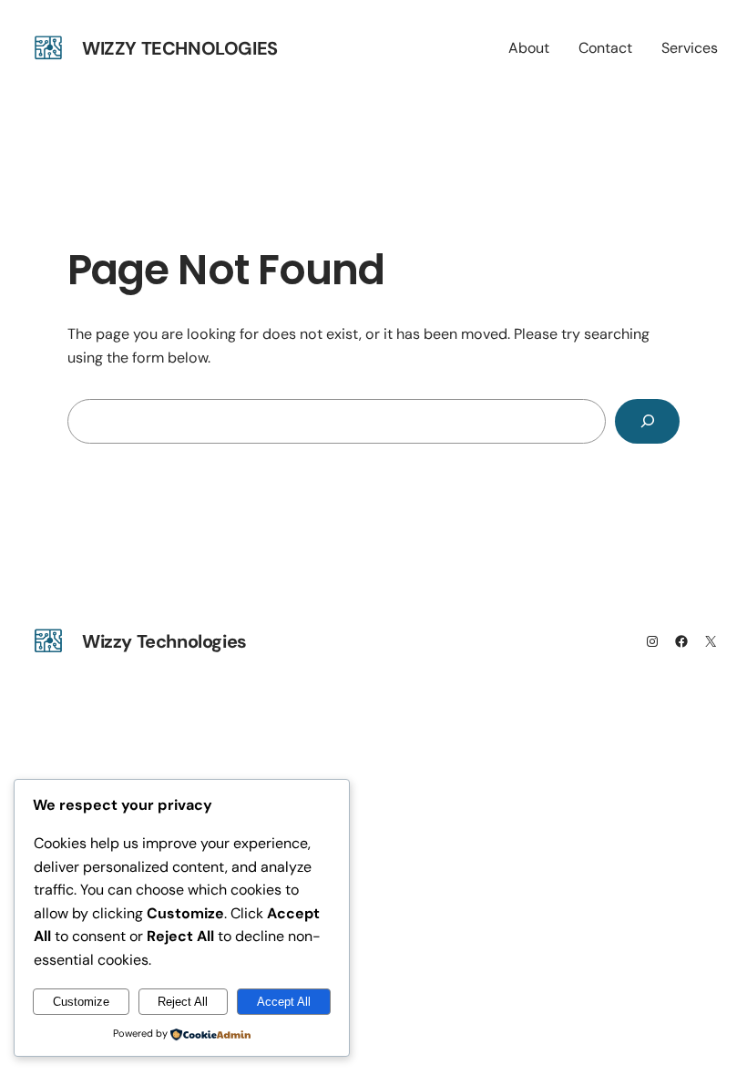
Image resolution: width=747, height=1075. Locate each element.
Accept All (284, 1001)
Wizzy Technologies (180, 48)
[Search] (647, 421)
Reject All (183, 1001)
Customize (81, 1001)
